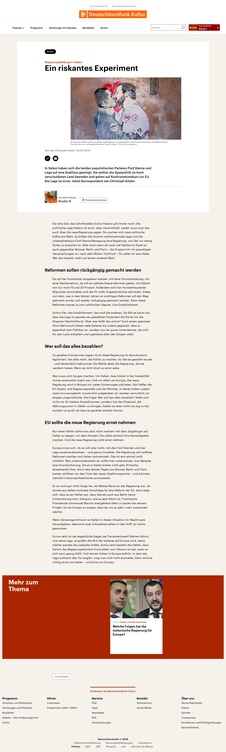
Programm (36, 28)
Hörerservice (144, 702)
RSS (94, 717)
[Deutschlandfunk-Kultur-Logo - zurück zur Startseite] (113, 14)
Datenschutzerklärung (87, 742)
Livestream (53, 702)
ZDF (98, 746)
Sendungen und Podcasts (17, 707)
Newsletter (98, 712)
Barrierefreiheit (190, 727)
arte (123, 746)
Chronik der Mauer (142, 746)
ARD (87, 746)
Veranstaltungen (101, 722)
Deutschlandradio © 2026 (113, 739)
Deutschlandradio (191, 702)
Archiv (104, 28)
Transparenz (188, 717)
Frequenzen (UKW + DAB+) (62, 707)
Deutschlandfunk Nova (124, 6)
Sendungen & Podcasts (62, 28)
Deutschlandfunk (99, 6)
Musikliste (88, 28)
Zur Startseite (61, 676)
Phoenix (111, 746)
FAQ (94, 702)
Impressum (145, 742)
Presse (185, 707)
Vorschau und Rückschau (17, 702)
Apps (95, 707)
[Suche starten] (183, 27)
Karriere (185, 712)
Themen (17, 28)
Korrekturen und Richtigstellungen (201, 722)
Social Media (144, 707)
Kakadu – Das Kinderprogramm (20, 717)
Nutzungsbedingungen (119, 742)
